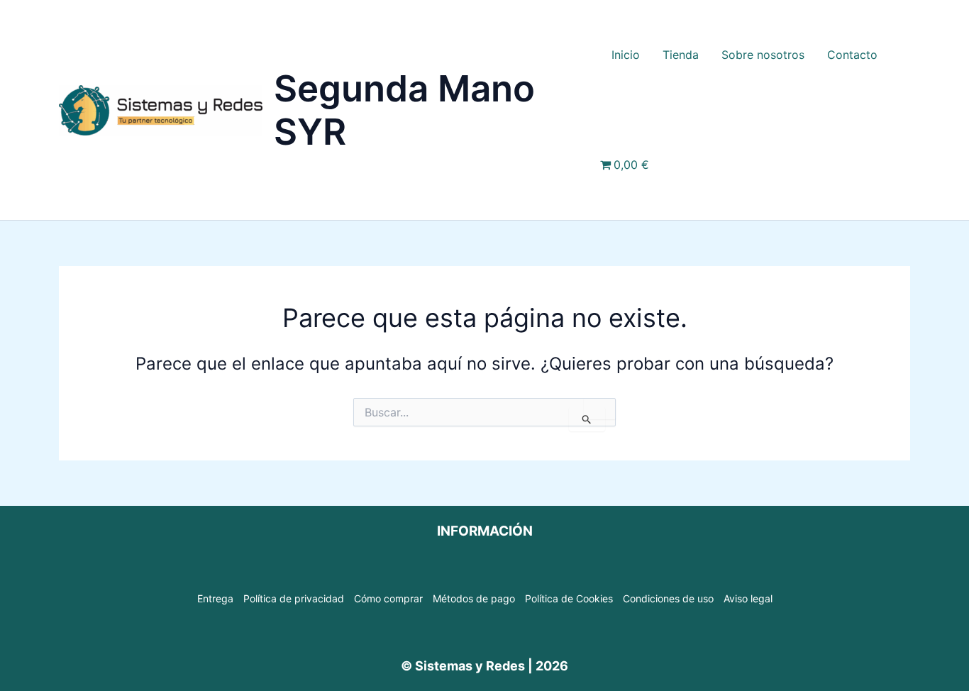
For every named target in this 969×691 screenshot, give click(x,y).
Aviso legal (748, 598)
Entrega (215, 598)
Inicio (625, 55)
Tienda (681, 55)
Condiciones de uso (668, 598)
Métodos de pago (474, 598)
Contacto (852, 55)
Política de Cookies (569, 598)
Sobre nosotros (762, 55)
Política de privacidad (293, 598)
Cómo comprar (388, 598)
